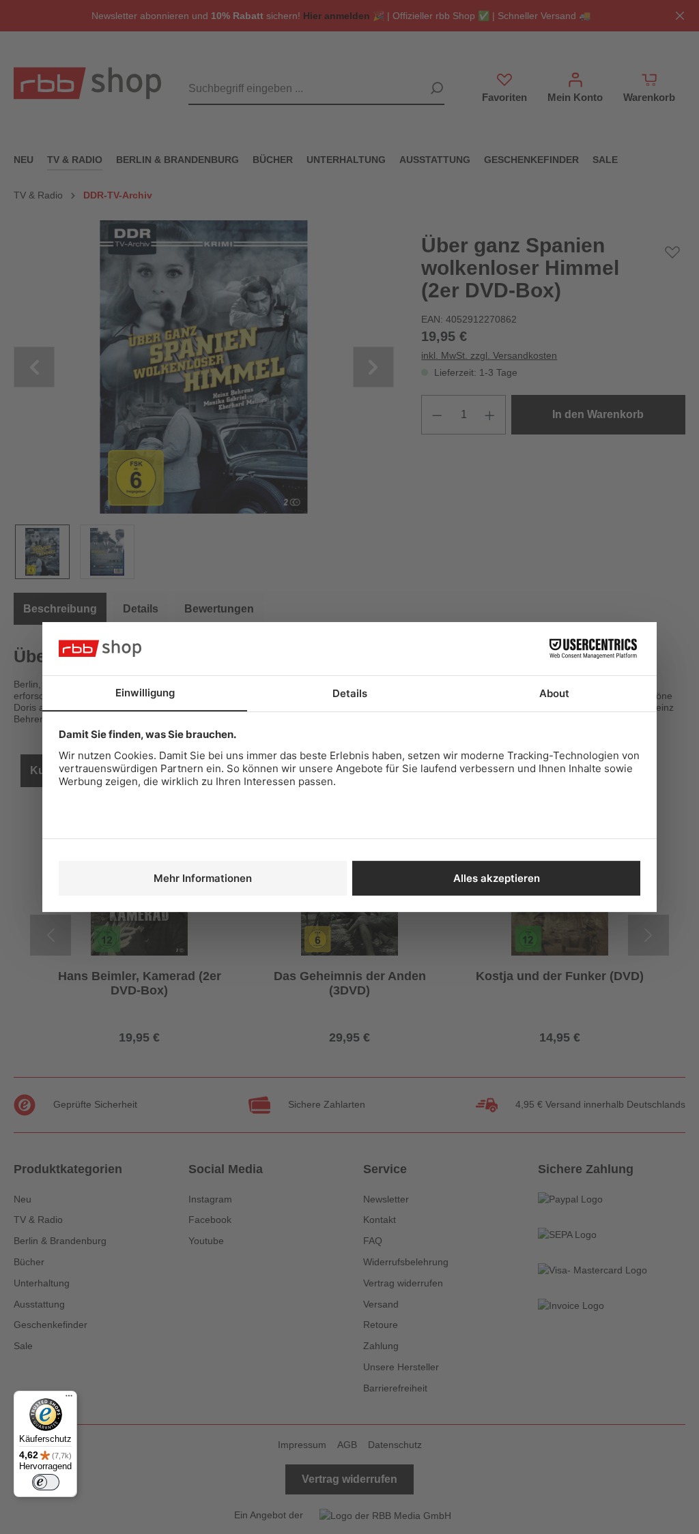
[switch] (45, 1482)
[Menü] (69, 1399)
